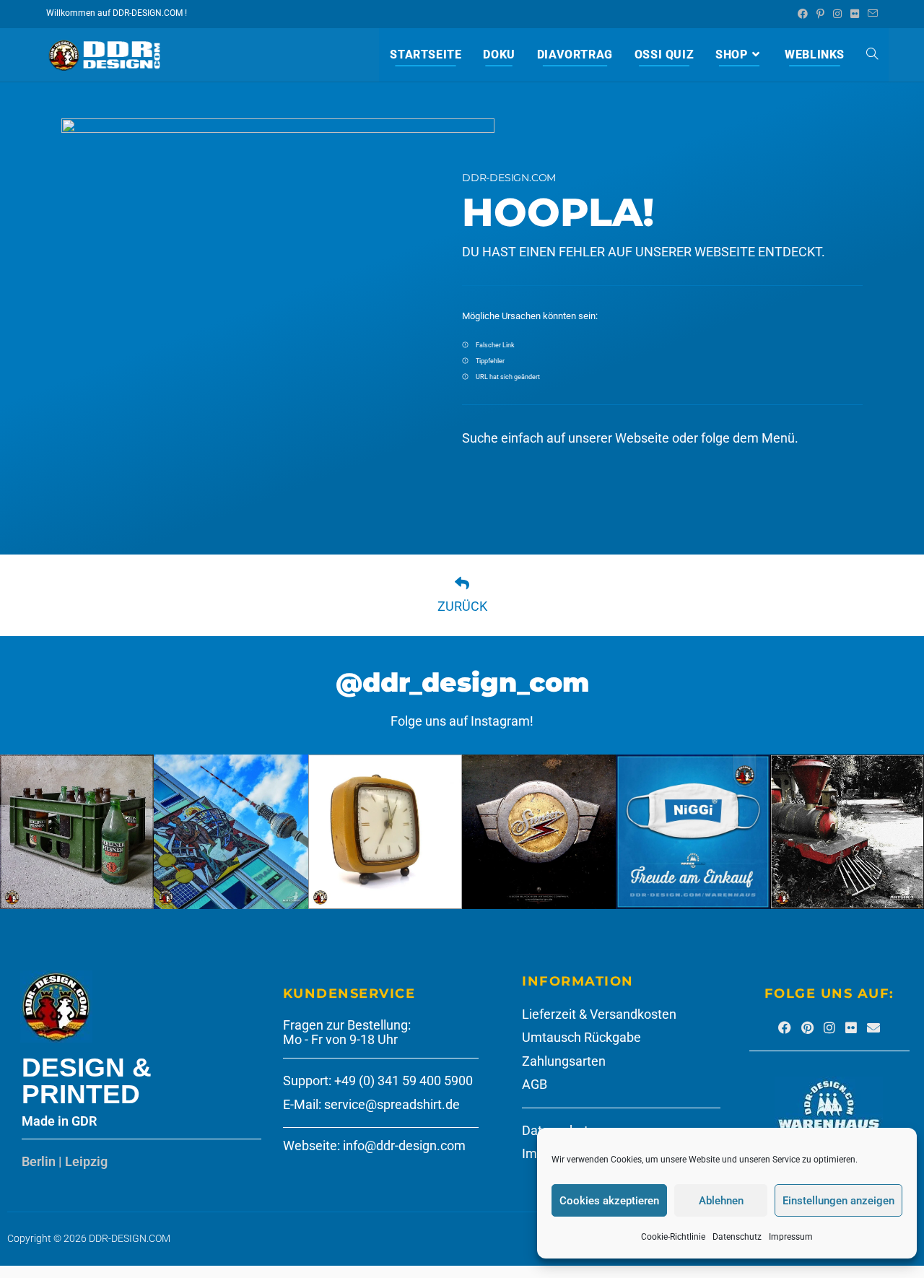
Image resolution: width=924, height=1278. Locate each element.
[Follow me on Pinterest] (807, 1027)
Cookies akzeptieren (609, 1200)
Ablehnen (721, 1200)
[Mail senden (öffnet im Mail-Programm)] (870, 13)
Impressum (791, 1237)
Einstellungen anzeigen (838, 1200)
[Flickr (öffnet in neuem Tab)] (854, 13)
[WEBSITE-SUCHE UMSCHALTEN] (872, 55)
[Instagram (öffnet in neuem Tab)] (837, 13)
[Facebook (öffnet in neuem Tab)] (802, 13)
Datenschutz (737, 1237)
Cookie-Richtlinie (673, 1237)
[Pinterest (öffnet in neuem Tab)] (820, 13)
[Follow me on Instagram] (829, 1027)
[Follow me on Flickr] (851, 1027)
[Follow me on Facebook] (784, 1027)
